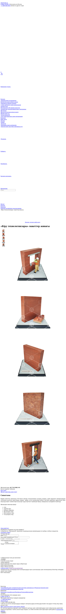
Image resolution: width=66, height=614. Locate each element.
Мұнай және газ (5, 113)
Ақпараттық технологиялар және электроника (13, 109)
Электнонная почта (6, 540)
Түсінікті (3, 612)
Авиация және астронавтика (8, 100)
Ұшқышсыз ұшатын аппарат (8, 103)
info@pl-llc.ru (4, 2)
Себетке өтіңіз (4, 568)
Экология (3, 123)
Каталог (12, 592)
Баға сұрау (3, 490)
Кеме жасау (4, 119)
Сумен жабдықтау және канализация (11, 105)
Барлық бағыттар (18, 589)
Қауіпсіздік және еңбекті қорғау (9, 102)
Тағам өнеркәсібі (5, 115)
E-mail (2, 539)
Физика (3, 120)
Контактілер (29, 592)
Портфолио (18, 592)
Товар (3, 544)
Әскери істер (4, 106)
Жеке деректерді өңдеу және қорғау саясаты (13, 606)
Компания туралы (5, 592)
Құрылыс (3, 118)
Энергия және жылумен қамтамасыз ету (12, 126)
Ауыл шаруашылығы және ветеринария (12, 116)
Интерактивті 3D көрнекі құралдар (10, 107)
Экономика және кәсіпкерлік (8, 125)
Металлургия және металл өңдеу (10, 112)
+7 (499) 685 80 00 (6, 5)
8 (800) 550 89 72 (5, 4)
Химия (2, 122)
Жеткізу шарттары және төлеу (9, 492)
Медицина (3, 110)
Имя (2, 535)
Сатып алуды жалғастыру (16, 568)
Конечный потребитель (7, 537)
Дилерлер (23, 592)
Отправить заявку (5, 532)
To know (3, 559)
